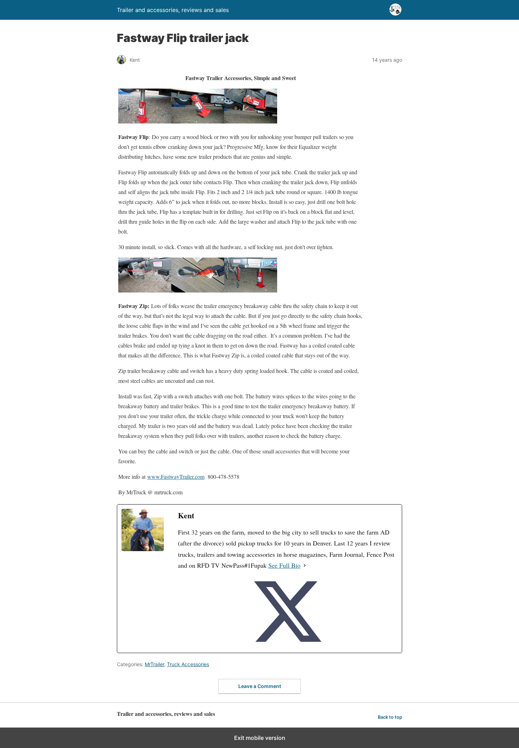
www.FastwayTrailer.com (175, 476)
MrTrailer (154, 664)
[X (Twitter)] (288, 612)
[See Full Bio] (304, 565)
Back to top (390, 717)
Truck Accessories (188, 664)
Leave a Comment (259, 686)
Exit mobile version (259, 737)
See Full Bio (284, 565)
